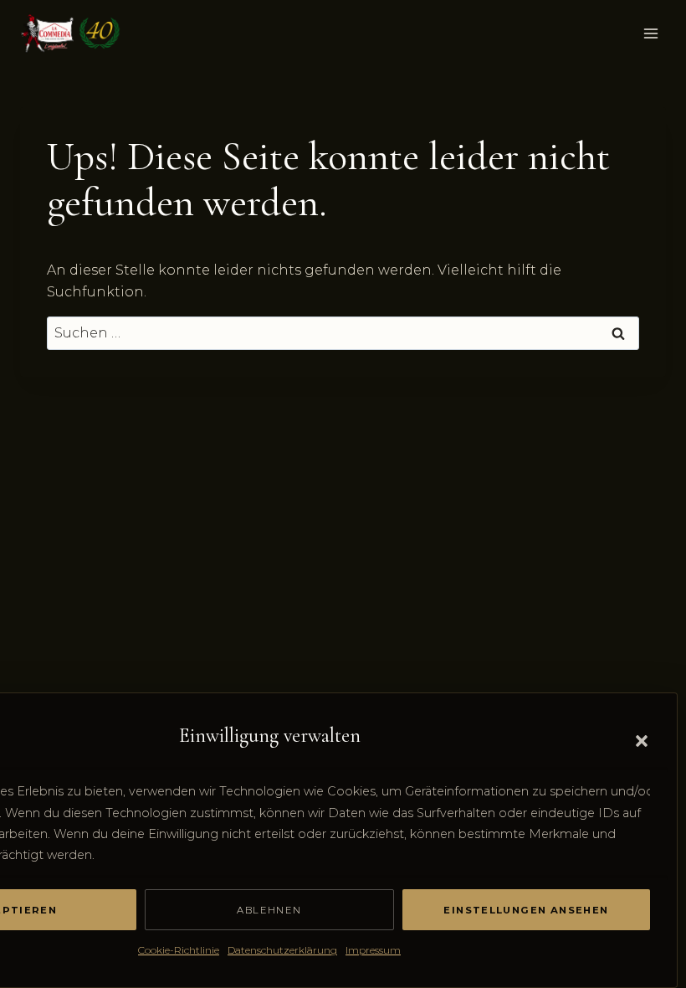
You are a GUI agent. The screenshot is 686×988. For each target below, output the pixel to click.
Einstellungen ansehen (525, 910)
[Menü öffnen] (650, 33)
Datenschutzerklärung (282, 950)
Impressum (373, 950)
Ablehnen (269, 910)
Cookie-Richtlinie (178, 950)
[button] (641, 741)
